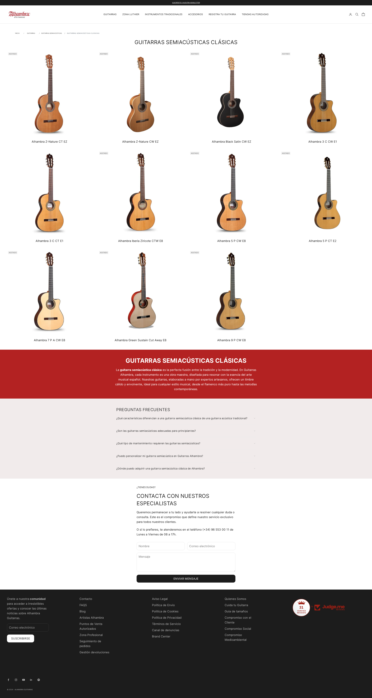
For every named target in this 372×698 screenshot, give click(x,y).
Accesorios (195, 14)
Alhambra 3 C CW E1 (322, 141)
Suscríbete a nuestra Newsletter (186, 2)
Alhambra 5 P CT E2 (322, 241)
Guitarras (110, 14)
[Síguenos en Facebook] (8, 679)
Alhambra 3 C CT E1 (49, 241)
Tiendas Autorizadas (255, 14)
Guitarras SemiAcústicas (51, 33)
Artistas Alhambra (91, 617)
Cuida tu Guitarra (236, 605)
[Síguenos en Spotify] (38, 679)
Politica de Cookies (165, 611)
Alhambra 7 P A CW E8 (49, 340)
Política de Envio (163, 605)
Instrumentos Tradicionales (163, 14)
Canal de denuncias (165, 630)
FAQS (83, 605)
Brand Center (161, 636)
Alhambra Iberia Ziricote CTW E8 (140, 241)
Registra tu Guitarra (222, 14)
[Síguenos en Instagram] (16, 679)
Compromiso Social (238, 628)
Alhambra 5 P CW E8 (231, 241)
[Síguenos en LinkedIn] (31, 679)
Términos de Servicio (166, 624)
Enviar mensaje (186, 578)
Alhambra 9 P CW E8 (231, 340)
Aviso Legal (160, 599)
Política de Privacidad (166, 617)
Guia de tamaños (236, 611)
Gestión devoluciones (94, 652)
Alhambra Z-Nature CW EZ (140, 141)
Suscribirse (20, 638)
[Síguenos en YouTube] (23, 679)
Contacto (85, 599)
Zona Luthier (130, 14)
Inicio (17, 33)
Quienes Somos (235, 599)
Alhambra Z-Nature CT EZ (49, 141)
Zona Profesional (91, 635)
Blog (82, 611)
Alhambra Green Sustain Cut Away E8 (140, 340)
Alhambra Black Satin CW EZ (231, 141)
